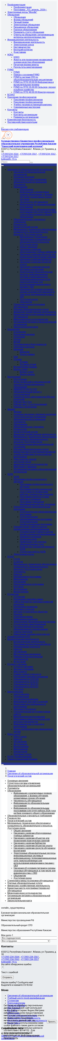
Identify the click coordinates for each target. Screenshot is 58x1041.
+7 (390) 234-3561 (30, 957)
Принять (52, 1022)
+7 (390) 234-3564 (10, 957)
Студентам (13, 1000)
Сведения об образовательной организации (30, 995)
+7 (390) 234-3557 (30, 959)
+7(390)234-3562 (47, 154)
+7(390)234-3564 (9, 154)
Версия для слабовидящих (15, 129)
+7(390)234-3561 (28, 154)
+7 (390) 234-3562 (10, 959)
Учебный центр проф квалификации (26, 998)
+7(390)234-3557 (9, 156)
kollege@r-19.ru (9, 159)
